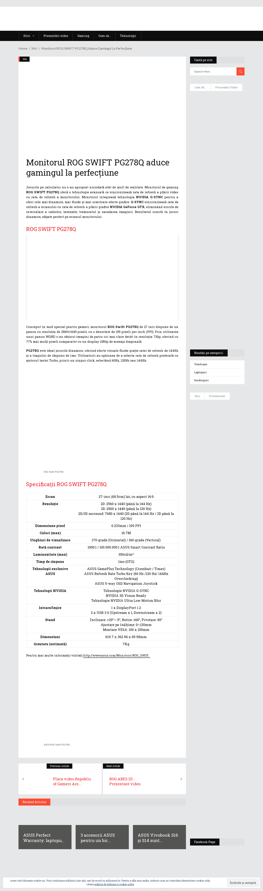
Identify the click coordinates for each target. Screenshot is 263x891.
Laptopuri (200, 372)
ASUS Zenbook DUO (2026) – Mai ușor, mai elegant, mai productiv (229, 584)
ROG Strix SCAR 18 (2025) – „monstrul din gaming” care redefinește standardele (215, 331)
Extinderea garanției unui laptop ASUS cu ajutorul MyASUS (214, 185)
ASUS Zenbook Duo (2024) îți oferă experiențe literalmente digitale (216, 103)
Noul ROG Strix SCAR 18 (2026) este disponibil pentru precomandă (229, 483)
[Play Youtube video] (102, 277)
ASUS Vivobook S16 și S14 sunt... (158, 837)
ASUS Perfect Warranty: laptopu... (44, 837)
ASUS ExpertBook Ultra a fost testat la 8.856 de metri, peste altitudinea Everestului (230, 517)
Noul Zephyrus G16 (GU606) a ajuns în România (229, 455)
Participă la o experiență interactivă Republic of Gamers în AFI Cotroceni (229, 750)
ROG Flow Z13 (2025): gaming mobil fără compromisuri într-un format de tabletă (217, 271)
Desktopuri (201, 380)
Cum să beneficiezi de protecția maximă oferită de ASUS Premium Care (217, 141)
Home (22, 48)
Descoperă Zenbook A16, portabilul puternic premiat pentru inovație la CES (215, 223)
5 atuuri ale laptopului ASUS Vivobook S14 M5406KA (216, 312)
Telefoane (200, 364)
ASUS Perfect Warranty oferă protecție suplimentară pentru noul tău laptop (230, 553)
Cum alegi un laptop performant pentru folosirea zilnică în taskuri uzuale (216, 163)
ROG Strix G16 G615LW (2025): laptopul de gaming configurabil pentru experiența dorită (218, 247)
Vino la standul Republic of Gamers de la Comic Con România (230, 782)
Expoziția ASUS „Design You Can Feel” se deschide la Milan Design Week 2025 (230, 814)
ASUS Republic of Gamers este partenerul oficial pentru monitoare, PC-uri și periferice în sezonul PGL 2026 (230, 666)
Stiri (34, 48)
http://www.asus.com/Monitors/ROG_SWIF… (116, 655)
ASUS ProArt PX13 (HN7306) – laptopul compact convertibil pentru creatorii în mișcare (216, 292)
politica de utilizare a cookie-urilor (114, 884)
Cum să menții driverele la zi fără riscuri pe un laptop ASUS (217, 204)
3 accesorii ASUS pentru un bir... (98, 837)
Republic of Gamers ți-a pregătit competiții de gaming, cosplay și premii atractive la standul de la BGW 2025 (230, 710)
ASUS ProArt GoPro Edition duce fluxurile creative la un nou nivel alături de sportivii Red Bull (228, 421)
